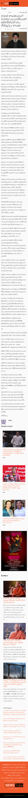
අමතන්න (17, 788)
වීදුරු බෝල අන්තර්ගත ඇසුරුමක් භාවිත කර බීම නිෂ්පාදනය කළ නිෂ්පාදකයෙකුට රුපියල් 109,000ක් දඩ (14, 744)
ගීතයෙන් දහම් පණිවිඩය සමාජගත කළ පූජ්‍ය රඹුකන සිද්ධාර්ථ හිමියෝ (13, 642)
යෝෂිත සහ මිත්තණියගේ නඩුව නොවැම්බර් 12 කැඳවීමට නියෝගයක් (14, 520)
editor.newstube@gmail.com (18, 778)
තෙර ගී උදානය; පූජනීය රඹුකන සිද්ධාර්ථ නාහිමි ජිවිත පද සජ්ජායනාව (14, 600)
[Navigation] (1, 3)
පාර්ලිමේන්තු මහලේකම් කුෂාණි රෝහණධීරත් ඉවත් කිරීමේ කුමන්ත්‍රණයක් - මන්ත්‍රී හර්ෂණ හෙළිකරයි (14, 452)
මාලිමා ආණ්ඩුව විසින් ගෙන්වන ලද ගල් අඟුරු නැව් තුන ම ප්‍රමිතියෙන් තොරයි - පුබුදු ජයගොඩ (14, 487)
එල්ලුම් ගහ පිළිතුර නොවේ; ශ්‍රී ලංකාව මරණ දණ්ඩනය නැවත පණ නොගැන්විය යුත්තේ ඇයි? (14, 683)
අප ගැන (11, 788)
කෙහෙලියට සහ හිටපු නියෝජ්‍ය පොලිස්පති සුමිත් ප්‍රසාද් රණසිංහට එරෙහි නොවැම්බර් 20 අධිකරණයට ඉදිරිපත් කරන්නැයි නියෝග (14, 712)
